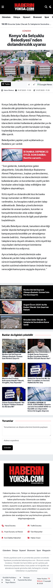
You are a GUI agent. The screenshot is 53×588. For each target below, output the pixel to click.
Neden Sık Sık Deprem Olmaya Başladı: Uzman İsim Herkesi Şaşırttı (12, 357)
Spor (46, 17)
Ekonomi (37, 17)
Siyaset (26, 17)
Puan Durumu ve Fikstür (13, 532)
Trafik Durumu (35, 526)
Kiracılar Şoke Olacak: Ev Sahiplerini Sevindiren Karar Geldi (27, 24)
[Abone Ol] (44, 85)
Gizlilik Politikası (9, 578)
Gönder (7, 448)
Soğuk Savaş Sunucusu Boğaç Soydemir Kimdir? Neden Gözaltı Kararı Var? (39, 357)
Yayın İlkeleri (10, 582)
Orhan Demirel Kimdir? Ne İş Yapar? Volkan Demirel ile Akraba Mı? (13, 405)
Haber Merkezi (9, 90)
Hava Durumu (10, 526)
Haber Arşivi (35, 538)
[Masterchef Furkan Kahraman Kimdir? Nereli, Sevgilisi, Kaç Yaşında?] (14, 370)
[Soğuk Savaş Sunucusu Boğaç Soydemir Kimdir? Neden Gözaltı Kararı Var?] (39, 346)
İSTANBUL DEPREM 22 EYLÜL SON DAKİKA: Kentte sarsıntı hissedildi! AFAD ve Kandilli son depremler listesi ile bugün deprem (39, 407)
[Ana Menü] (3, 7)
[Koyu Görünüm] (49, 7)
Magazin (46, 550)
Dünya (16, 17)
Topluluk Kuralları (24, 580)
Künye (7, 580)
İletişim (26, 578)
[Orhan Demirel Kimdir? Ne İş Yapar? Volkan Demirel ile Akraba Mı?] (14, 394)
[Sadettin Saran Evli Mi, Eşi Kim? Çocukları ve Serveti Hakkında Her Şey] (39, 370)
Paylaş (7, 84)
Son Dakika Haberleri (12, 538)
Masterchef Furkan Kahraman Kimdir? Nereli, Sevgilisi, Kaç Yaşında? (13, 381)
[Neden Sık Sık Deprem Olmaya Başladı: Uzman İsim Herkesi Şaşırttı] (14, 346)
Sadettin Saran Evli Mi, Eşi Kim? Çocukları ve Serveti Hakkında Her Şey (39, 381)
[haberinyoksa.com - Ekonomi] (24, 7)
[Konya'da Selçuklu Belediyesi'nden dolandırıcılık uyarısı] (26, 65)
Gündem (6, 17)
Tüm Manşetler (36, 532)
